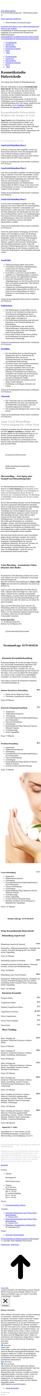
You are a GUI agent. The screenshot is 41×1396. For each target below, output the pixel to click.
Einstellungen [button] (6, 1296)
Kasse (19, 19)
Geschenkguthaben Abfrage (15, 1205)
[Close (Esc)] (2, 1392)
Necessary (7, 1345)
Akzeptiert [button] (16, 1296)
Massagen (16, 107)
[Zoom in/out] (9, 1392)
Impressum (15, 1245)
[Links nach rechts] (4, 1394)
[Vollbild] (6, 1392)
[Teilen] (4, 1392)
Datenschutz (5, 1245)
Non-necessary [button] (6, 1362)
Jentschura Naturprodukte (14, 1235)
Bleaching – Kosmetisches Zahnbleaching (20, 1225)
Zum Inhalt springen (8, 11)
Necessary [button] (4, 1343)
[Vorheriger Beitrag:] (2, 1394)
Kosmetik (4, 1165)
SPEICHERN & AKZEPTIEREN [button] (13, 1384)
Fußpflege (21, 105)
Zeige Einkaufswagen (9, 19)
